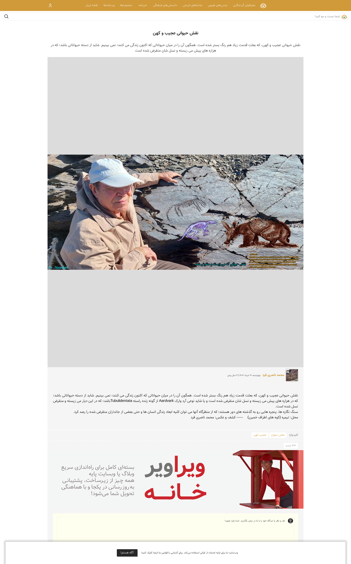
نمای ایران (263, 5)
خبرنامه (143, 5)
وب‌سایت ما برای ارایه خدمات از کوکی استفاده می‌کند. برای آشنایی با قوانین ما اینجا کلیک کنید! (189, 553)
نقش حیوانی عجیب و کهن (175, 33)
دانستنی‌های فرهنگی (165, 5)
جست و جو (6, 16)
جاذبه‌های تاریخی (192, 5)
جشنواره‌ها (126, 5)
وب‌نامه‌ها (109, 5)
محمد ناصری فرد (273, 375)
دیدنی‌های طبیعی (218, 5)
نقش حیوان (278, 435)
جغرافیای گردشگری (244, 5)
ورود (50, 5)
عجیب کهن (259, 435)
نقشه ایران (92, 5)
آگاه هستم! (127, 552)
